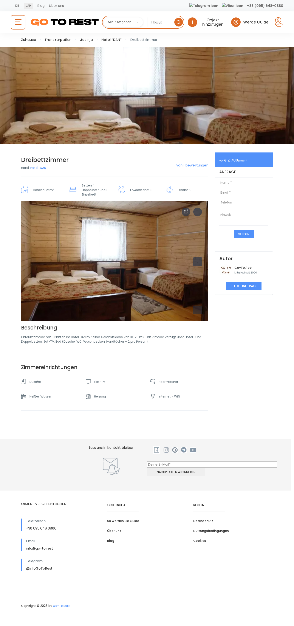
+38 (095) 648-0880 (265, 5)
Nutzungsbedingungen (211, 531)
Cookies (199, 541)
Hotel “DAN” (111, 39)
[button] (197, 310)
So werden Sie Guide (123, 521)
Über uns (56, 5)
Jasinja (86, 39)
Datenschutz (203, 521)
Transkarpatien (58, 39)
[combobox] (123, 22)
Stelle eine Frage (244, 286)
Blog (41, 5)
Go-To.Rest (243, 268)
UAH (28, 5)
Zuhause (28, 39)
